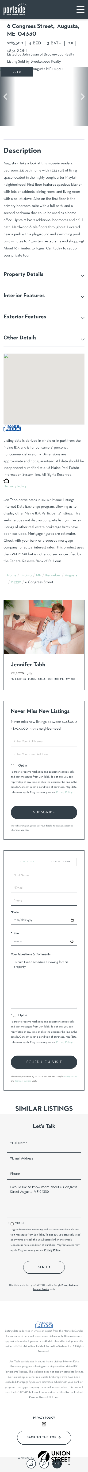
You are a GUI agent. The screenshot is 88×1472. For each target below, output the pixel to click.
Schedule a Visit (60, 862)
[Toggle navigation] (80, 9)
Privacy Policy (16, 486)
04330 (16, 582)
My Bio (70, 679)
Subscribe (44, 812)
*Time (15, 933)
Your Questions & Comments (30, 954)
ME (38, 575)
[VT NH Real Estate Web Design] (54, 1458)
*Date (15, 912)
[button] (7, 96)
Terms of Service (23, 1081)
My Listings (18, 679)
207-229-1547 (22, 673)
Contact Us (27, 862)
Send (42, 1267)
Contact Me (56, 679)
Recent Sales (37, 679)
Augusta (71, 575)
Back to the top (41, 1437)
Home (11, 575)
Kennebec (53, 575)
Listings (26, 575)
